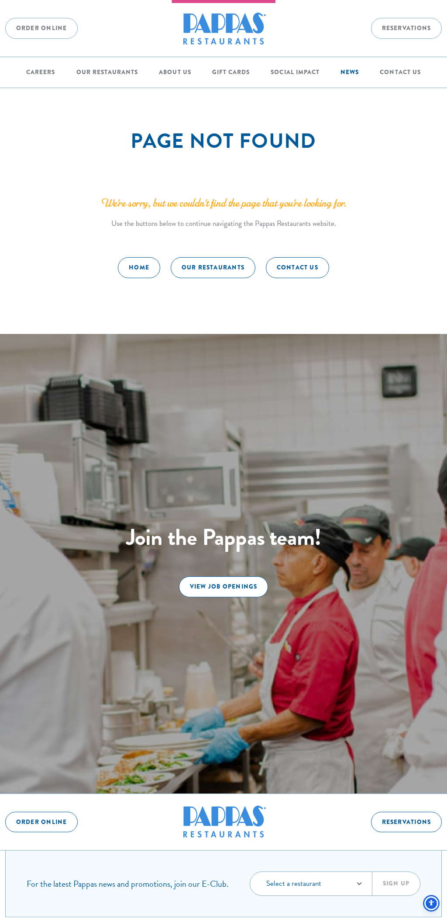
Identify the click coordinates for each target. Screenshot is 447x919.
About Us (175, 72)
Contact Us (400, 72)
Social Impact (295, 72)
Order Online (41, 28)
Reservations (406, 28)
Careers (40, 72)
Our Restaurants (107, 72)
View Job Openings (224, 586)
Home (139, 267)
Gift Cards (231, 72)
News (349, 72)
